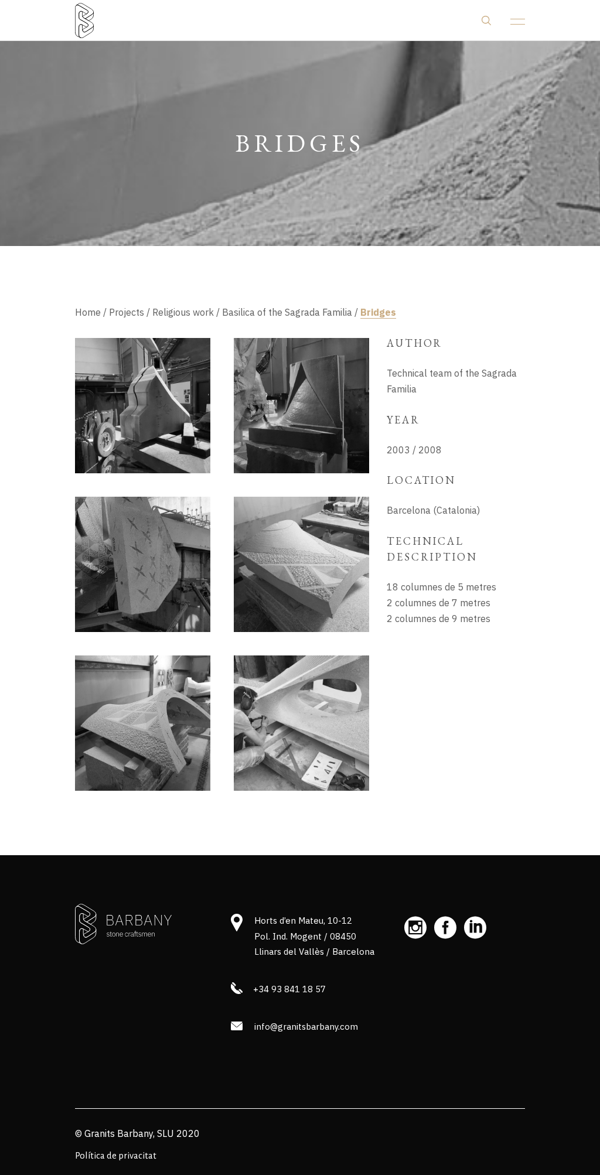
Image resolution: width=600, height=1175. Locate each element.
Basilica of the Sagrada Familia (287, 312)
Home (88, 312)
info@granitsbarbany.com (306, 1026)
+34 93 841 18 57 (289, 989)
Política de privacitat (115, 1155)
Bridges (378, 312)
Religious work (183, 312)
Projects (126, 312)
